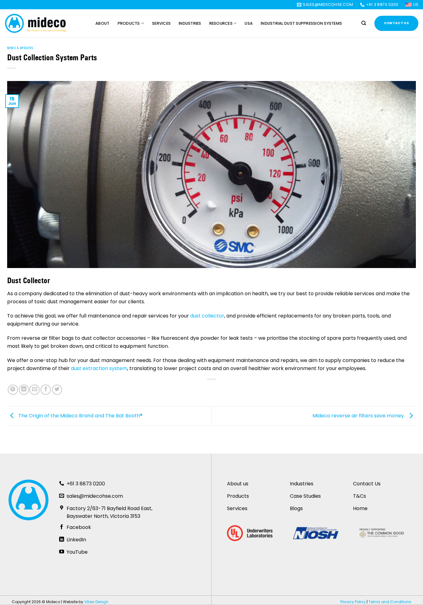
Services (161, 23)
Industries (190, 23)
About (102, 23)
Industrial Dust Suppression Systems (301, 23)
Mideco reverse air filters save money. (359, 415)
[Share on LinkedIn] (24, 390)
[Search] (363, 23)
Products (129, 23)
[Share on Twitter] (57, 390)
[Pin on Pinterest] (13, 390)
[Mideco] (36, 23)
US (415, 4)
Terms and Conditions (389, 601)
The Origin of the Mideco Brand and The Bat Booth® (79, 415)
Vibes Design (96, 601)
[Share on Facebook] (46, 390)
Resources (221, 23)
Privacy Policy (353, 601)
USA (249, 23)
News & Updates (20, 48)
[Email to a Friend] (34, 390)
